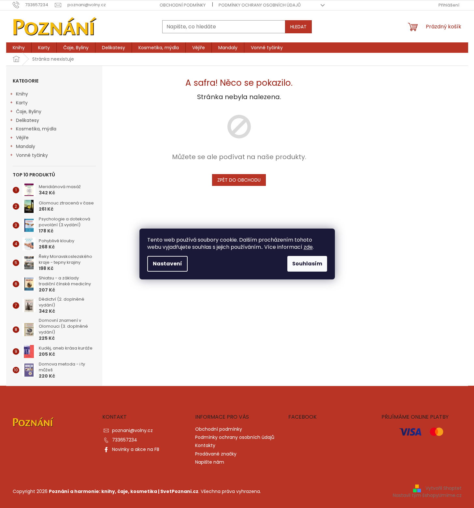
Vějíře (22, 137)
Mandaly (25, 146)
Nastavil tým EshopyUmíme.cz (427, 495)
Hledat (298, 26)
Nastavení (167, 263)
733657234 (124, 440)
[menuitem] (18, 47)
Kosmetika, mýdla (36, 129)
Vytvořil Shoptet (443, 488)
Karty (22, 102)
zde (308, 247)
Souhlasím (307, 263)
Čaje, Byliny (28, 111)
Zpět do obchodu (239, 180)
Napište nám (209, 462)
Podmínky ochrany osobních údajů (260, 5)
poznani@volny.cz (132, 430)
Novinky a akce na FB (135, 449)
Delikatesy (27, 120)
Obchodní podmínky (183, 5)
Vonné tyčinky (32, 155)
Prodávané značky (216, 454)
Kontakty (205, 445)
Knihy (22, 94)
